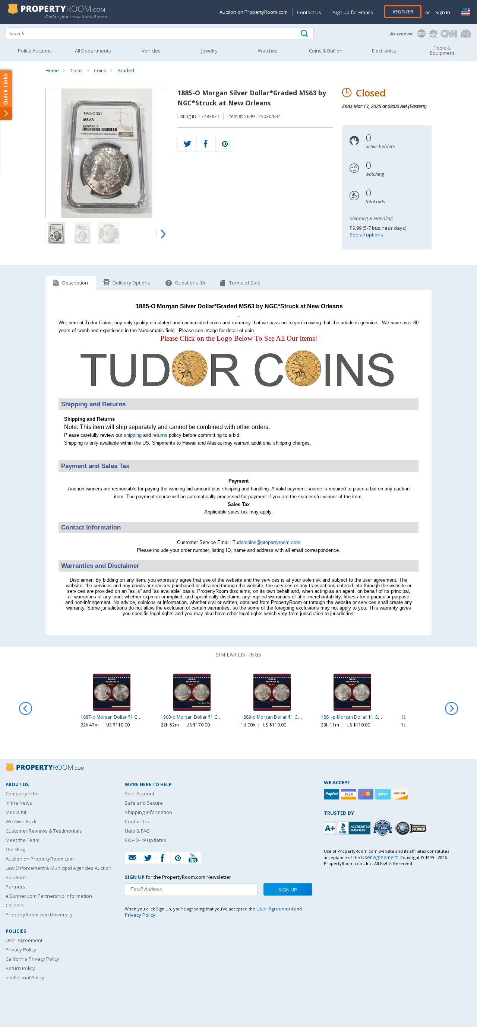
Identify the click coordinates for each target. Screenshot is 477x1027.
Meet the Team (23, 840)
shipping (133, 435)
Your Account (139, 793)
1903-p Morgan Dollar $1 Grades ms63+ (203, 717)
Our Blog (15, 849)
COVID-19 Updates (145, 840)
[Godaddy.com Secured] (412, 828)
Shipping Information (148, 812)
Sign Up (287, 889)
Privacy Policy (21, 949)
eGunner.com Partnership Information (49, 896)
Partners (15, 886)
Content (7, 94)
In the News (19, 802)
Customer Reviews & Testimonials (44, 830)
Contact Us (309, 12)
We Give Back (21, 821)
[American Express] (383, 794)
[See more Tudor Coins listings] (239, 394)
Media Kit (16, 812)
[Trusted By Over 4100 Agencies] (383, 828)
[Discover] (401, 794)
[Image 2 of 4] (83, 233)
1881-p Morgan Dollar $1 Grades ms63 (362, 717)
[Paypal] (332, 794)
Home (52, 70)
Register (403, 11)
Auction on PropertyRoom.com (253, 12)
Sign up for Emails (353, 12)
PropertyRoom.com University (39, 914)
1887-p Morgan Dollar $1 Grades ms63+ (123, 717)
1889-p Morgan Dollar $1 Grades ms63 (282, 717)
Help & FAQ (137, 830)
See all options (366, 234)
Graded (125, 70)
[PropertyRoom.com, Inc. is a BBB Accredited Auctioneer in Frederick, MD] (348, 827)
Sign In (442, 12)
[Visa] (349, 794)
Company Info (21, 793)
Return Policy (20, 968)
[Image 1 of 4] (106, 153)
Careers (15, 905)
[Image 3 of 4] (109, 233)
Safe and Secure (144, 802)
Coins (76, 70)
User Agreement (24, 940)
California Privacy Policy (32, 959)
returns (159, 435)
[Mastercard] (366, 794)
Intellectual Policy (25, 977)
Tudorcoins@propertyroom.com (266, 542)
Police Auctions (35, 50)
